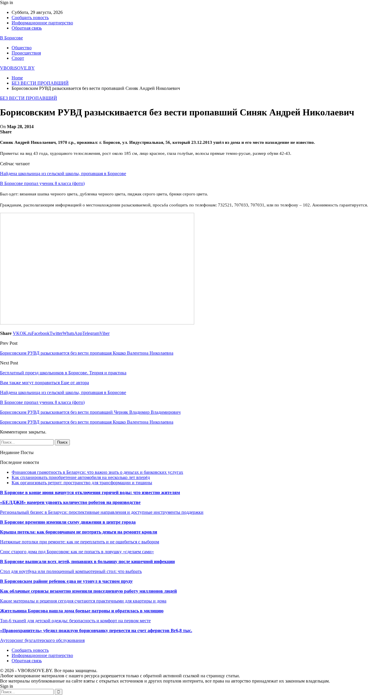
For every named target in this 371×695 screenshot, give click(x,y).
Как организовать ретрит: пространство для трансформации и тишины (82, 482)
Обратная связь (27, 28)
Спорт (18, 58)
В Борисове (11, 37)
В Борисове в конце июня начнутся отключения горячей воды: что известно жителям (90, 492)
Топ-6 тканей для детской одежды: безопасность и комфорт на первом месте (75, 620)
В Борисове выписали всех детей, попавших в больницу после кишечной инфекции (87, 561)
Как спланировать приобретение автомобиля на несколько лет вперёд (81, 477)
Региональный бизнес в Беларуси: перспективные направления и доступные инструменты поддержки (101, 512)
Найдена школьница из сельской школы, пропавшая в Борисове (63, 173)
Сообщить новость (30, 17)
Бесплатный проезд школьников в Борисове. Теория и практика (63, 372)
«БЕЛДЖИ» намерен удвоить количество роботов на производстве (70, 502)
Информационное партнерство (42, 22)
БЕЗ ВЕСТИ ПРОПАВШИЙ (28, 98)
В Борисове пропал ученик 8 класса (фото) (42, 183)
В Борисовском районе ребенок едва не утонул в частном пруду (66, 581)
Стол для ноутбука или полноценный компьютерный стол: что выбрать (71, 571)
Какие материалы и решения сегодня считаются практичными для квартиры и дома (83, 600)
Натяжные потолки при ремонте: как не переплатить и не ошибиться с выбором (79, 541)
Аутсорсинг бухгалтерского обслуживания (42, 640)
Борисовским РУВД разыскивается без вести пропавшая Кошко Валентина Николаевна (86, 353)
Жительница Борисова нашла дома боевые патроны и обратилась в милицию (81, 610)
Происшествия (26, 52)
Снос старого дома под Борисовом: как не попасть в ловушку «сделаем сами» (77, 551)
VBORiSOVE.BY (17, 68)
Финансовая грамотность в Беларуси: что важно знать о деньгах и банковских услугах (97, 472)
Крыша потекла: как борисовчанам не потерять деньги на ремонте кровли (78, 531)
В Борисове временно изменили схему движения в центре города (68, 522)
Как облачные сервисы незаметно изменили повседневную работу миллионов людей (88, 591)
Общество (22, 47)
